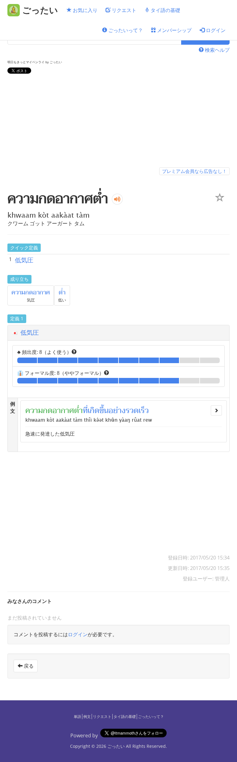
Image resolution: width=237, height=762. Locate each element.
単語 (77, 716)
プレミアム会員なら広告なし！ (194, 171)
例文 (87, 716)
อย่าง (117, 410)
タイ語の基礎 (164, 10)
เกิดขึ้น (98, 410)
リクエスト (123, 10)
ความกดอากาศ (30, 292)
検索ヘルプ (217, 50)
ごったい (116, 746)
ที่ (85, 410)
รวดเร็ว (137, 410)
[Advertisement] (118, 122)
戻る (28, 665)
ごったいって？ (125, 30)
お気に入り (85, 10)
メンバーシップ (174, 30)
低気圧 (24, 260)
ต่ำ (62, 292)
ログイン (215, 30)
